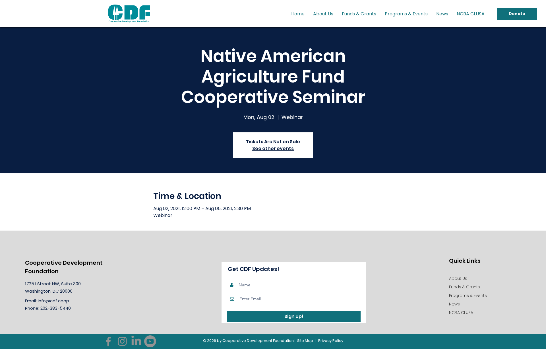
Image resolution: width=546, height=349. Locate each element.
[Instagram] (122, 341)
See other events (273, 148)
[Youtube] (150, 341)
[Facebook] (108, 341)
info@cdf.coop (53, 301)
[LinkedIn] (136, 341)
